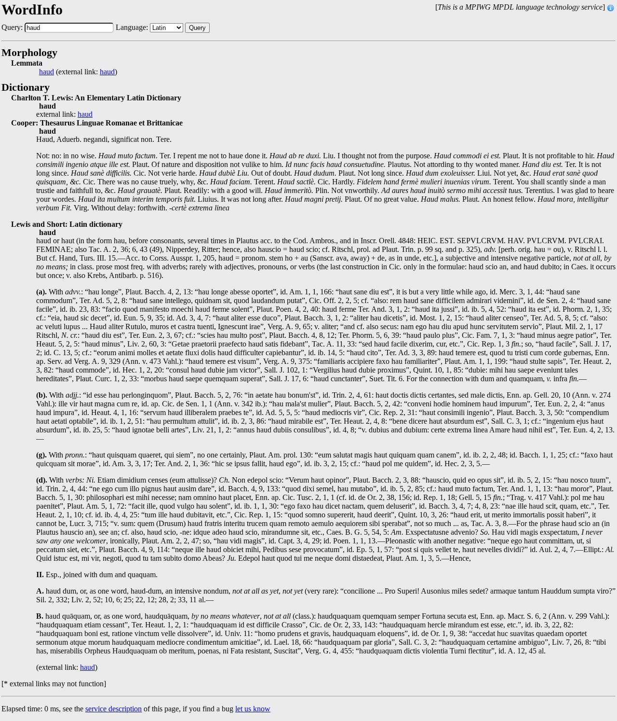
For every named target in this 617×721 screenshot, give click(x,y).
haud (46, 72)
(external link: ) (78, 72)
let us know (252, 709)
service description (113, 709)
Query (197, 27)
